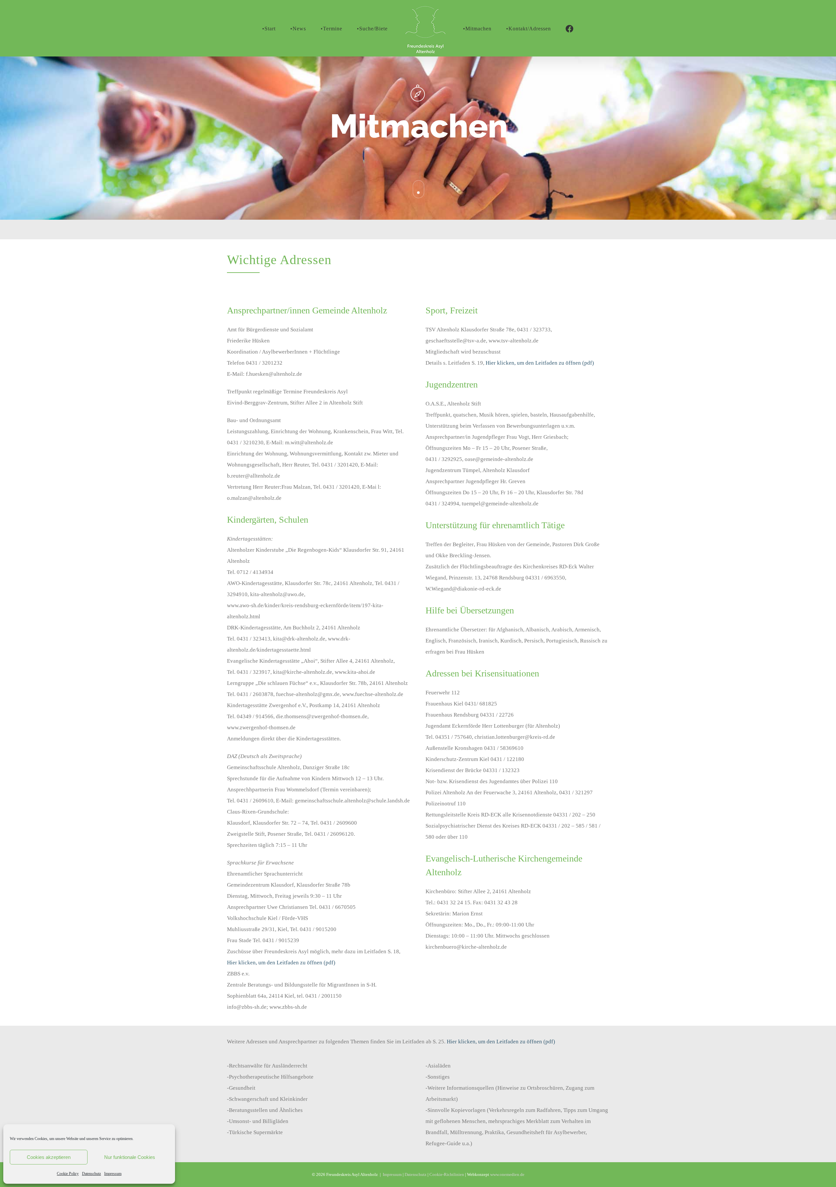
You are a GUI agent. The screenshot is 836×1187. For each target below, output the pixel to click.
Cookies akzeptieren (49, 1157)
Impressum (112, 1173)
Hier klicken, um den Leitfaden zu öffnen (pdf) (281, 962)
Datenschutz (91, 1173)
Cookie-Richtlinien (446, 1174)
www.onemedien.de (507, 1174)
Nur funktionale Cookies (129, 1157)
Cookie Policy (68, 1173)
